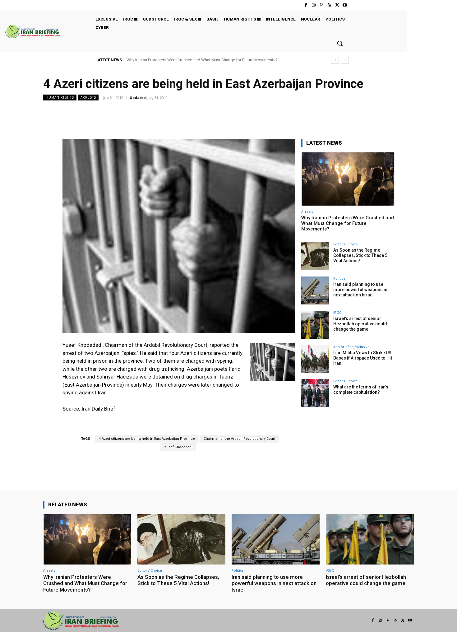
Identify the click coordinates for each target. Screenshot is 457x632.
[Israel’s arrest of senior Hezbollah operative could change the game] (315, 325)
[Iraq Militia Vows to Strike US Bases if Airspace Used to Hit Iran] (315, 359)
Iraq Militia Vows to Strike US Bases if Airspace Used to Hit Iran (362, 358)
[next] (345, 60)
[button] (340, 43)
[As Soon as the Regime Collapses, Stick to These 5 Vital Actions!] (315, 256)
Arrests (88, 97)
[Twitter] (337, 5)
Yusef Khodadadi (178, 447)
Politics (339, 278)
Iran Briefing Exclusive (351, 346)
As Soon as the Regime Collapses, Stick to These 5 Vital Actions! (360, 255)
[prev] (335, 60)
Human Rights (60, 97)
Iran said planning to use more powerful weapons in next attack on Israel (360, 289)
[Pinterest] (321, 5)
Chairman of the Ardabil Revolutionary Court (239, 439)
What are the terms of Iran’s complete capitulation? (360, 389)
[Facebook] (306, 5)
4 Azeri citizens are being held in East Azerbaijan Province (147, 439)
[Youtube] (345, 5)
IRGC (337, 312)
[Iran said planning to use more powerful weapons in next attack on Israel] (315, 290)
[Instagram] (313, 5)
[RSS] (329, 5)
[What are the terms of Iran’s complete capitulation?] (315, 393)
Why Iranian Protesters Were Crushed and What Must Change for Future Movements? (202, 60)
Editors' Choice (345, 244)
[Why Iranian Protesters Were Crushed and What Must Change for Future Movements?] (348, 179)
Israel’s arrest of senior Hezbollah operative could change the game (360, 324)
